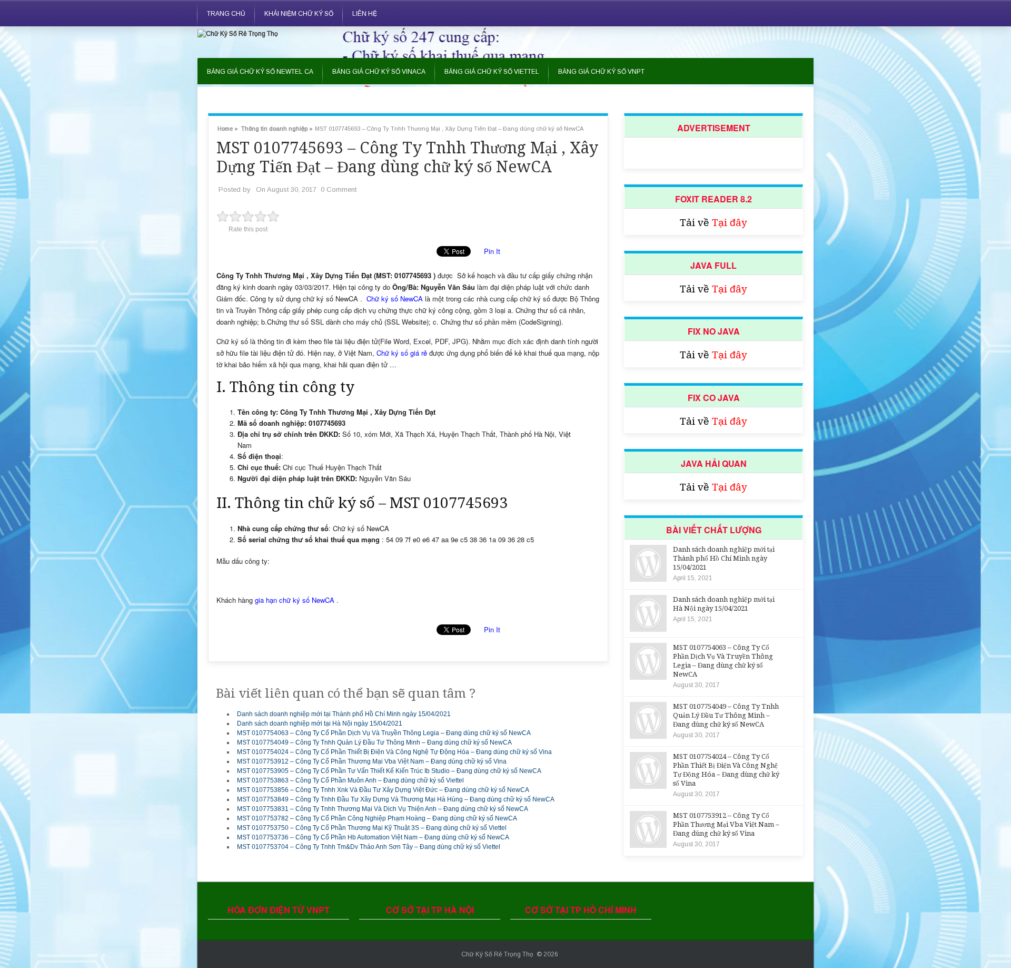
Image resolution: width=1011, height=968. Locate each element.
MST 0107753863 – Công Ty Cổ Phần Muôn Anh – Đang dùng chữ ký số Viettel (350, 780)
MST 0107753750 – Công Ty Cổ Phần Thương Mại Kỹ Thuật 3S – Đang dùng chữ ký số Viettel (372, 828)
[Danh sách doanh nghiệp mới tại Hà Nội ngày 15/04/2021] (648, 628)
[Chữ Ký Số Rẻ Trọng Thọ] (237, 33)
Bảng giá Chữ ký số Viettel (491, 71)
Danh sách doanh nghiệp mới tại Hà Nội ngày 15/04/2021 (319, 723)
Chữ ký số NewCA (394, 299)
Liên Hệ (364, 13)
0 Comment (338, 189)
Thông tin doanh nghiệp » (277, 127)
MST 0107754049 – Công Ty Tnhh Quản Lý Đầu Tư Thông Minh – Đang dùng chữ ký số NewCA (374, 742)
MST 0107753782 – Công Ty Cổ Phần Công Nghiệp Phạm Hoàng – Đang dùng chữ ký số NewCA (377, 818)
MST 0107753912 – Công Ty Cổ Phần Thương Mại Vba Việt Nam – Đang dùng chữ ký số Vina (372, 761)
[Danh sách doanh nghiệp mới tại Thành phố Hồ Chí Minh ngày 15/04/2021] (648, 578)
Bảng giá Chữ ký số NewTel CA (260, 71)
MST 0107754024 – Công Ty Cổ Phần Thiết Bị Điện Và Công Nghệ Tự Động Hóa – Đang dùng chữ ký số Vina (394, 752)
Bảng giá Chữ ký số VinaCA (378, 71)
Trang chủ (226, 13)
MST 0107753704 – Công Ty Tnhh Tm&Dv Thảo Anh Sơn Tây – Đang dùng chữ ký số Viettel (368, 846)
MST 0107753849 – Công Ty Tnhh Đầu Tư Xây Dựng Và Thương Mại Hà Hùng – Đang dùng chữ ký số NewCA (395, 799)
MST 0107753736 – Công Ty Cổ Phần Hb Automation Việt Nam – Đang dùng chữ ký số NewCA (373, 837)
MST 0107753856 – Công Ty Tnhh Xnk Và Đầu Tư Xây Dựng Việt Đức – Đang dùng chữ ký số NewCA (383, 790)
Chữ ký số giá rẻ (401, 353)
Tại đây (729, 222)
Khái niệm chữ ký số (298, 13)
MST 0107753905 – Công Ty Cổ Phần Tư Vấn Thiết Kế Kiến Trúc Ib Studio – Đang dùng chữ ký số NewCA (389, 771)
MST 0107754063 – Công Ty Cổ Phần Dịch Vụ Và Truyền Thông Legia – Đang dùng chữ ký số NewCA (384, 733)
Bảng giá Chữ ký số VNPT (601, 71)
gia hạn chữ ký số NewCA (294, 600)
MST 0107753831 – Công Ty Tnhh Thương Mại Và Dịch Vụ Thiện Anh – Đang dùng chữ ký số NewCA (382, 809)
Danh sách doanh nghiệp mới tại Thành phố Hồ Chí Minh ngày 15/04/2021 (344, 714)
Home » (227, 127)
